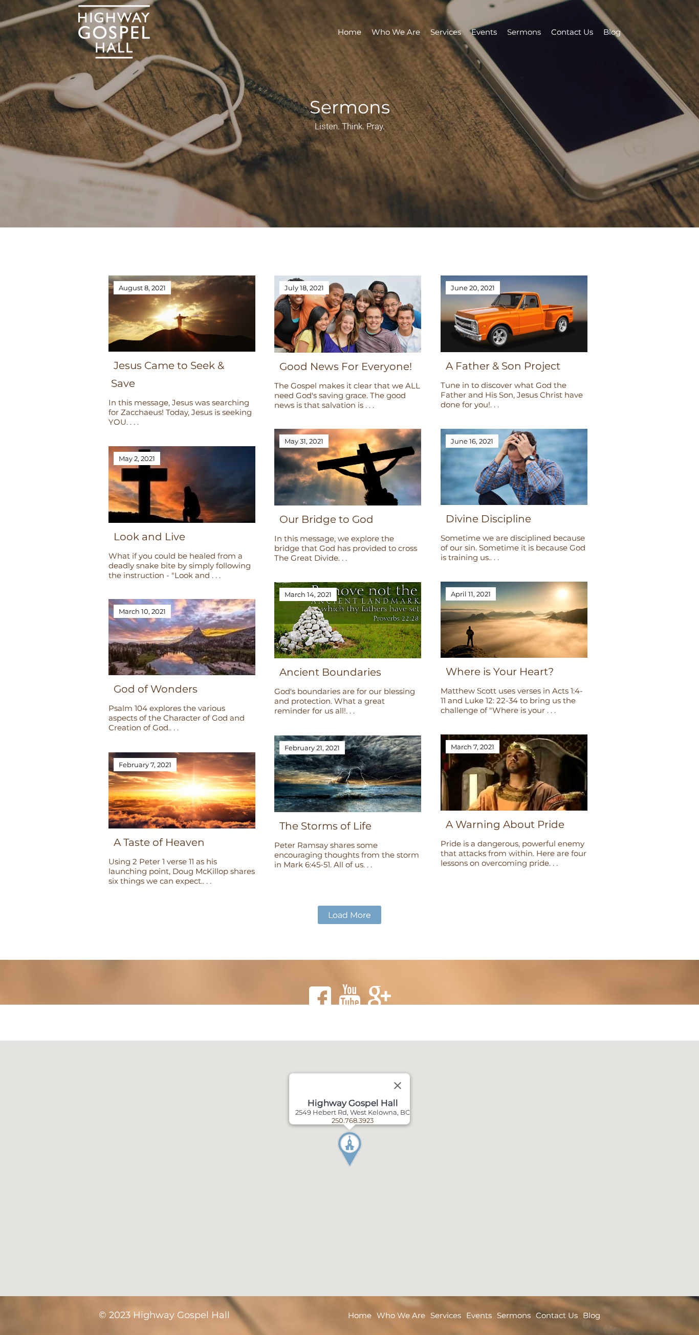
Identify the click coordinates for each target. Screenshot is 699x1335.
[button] (368, 1168)
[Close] (397, 1085)
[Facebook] (320, 997)
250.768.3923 (353, 1120)
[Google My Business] (379, 997)
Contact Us (572, 32)
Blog (612, 32)
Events (484, 32)
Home (349, 32)
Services (445, 32)
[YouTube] (349, 997)
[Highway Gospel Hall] (132, 32)
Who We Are (396, 32)
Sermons (524, 32)
